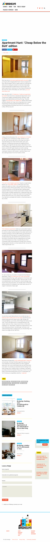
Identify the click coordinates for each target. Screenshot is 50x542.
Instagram (33, 533)
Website (3, 480)
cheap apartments (6, 383)
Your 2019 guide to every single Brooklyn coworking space (41, 457)
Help (19, 535)
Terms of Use (15, 539)
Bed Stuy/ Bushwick (15, 381)
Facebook (33, 531)
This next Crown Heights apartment (11, 183)
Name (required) (5, 469)
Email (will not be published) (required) (10, 475)
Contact (20, 533)
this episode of (14, 100)
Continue (19, 413)
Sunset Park (11, 384)
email (15, 49)
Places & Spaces (8, 10)
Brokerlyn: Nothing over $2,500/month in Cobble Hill (23, 403)
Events (5, 7)
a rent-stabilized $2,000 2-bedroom (22, 360)
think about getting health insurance (19, 80)
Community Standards (31, 539)
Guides (39, 452)
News (10, 7)
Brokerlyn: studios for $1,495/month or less (23, 447)
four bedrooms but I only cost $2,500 (20, 276)
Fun (15, 7)
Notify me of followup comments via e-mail (13, 504)
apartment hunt (6, 381)
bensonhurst (24, 381)
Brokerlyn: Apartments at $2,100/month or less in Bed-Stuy (23, 426)
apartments (4, 40)
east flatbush (24, 383)
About (19, 531)
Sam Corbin (5, 52)
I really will (23, 373)
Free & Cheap (21, 7)
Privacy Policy (22, 539)
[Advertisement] (25, 25)
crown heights (15, 383)
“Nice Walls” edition (12, 184)
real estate (4, 384)
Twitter (32, 532)
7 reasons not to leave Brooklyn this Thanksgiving (41, 466)
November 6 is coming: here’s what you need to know (41, 474)
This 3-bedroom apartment (8, 229)
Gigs (16, 10)
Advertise (20, 532)
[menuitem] (5, 6)
